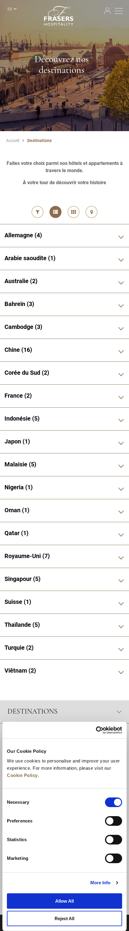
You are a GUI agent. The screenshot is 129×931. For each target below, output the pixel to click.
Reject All (64, 918)
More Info (100, 882)
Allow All (64, 901)
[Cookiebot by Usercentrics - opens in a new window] (96, 730)
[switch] (113, 821)
